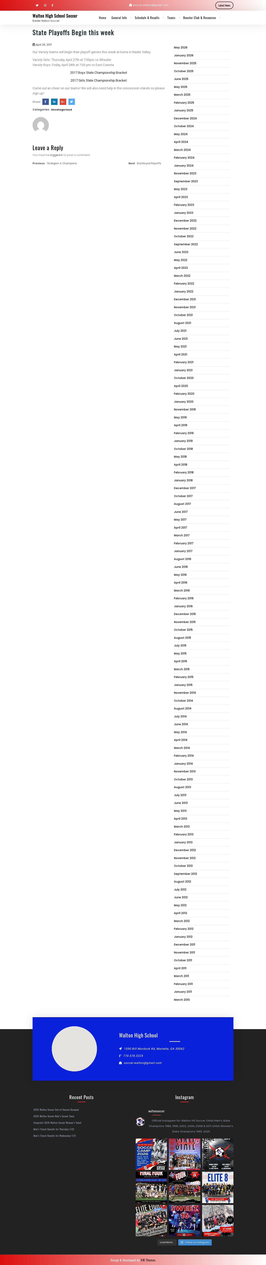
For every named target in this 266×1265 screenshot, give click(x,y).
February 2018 (184, 472)
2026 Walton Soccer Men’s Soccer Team (53, 1116)
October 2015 (183, 630)
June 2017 (181, 512)
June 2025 (181, 79)
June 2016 (181, 567)
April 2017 (180, 527)
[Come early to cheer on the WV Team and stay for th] (184, 1220)
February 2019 (184, 433)
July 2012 (180, 889)
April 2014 (180, 740)
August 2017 (182, 504)
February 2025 (184, 103)
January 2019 (183, 441)
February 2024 (184, 158)
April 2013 (180, 819)
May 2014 (180, 732)
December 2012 (185, 850)
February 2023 (184, 205)
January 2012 (183, 937)
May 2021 (180, 346)
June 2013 (181, 803)
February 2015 (183, 677)
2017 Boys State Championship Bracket (98, 73)
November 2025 (185, 63)
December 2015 (185, 614)
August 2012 (182, 881)
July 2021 (180, 331)
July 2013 (180, 795)
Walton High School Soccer (55, 16)
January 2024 (184, 166)
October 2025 (183, 71)
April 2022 (181, 268)
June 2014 (181, 724)
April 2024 (181, 142)
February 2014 (184, 756)
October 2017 (183, 496)
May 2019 (180, 417)
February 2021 (183, 362)
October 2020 (184, 378)
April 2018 (180, 465)
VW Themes (147, 1260)
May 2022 (180, 260)
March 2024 (182, 150)
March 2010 (182, 1000)
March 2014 (182, 748)
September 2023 (186, 181)
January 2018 (183, 480)
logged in (56, 155)
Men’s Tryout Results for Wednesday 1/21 (54, 1135)
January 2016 (183, 606)
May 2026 (180, 47)
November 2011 (184, 952)
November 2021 (185, 307)
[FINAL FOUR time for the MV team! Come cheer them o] (151, 1187)
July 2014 (180, 716)
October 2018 (183, 449)
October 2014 (183, 701)
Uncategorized (61, 109)
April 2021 (180, 354)
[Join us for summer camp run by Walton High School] (151, 1154)
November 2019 (185, 409)
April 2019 (180, 425)
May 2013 (180, 811)
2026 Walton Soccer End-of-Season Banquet (56, 1109)
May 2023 (180, 189)
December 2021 (185, 299)
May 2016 (180, 575)
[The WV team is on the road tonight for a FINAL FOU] (184, 1187)
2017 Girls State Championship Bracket (99, 80)
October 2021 (183, 315)
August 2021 (182, 323)
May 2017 (180, 520)
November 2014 (185, 693)
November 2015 (185, 622)
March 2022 (182, 276)
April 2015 (180, 661)
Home (102, 17)
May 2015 (180, 653)
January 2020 (183, 402)
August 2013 (182, 787)
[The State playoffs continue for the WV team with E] (151, 1220)
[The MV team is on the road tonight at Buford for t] (217, 1187)
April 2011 (180, 968)
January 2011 (183, 992)
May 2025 (180, 87)
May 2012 (180, 905)
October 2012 (183, 866)
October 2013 (183, 779)
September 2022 (186, 244)
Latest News (224, 5)
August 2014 (182, 708)
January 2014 (183, 764)
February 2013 (183, 834)
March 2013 (182, 826)
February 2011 (183, 984)
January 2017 (183, 551)
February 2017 (183, 543)
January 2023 (183, 213)
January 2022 (183, 291)
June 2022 (181, 252)
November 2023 (185, 173)
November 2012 (185, 858)
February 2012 (183, 929)
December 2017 (185, 488)
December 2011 (184, 944)
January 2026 (183, 55)
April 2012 (180, 913)
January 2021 (183, 370)
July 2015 (180, 645)
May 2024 (181, 134)
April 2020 (181, 386)
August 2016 (182, 559)
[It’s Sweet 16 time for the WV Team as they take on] (217, 1220)
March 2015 (182, 669)
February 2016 (184, 598)
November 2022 (185, 228)
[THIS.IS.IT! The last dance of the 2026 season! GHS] (184, 1154)
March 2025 (182, 95)
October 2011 (183, 960)
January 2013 (183, 842)
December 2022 (185, 221)
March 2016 (182, 590)
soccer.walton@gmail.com (151, 5)
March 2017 (182, 535)
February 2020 (184, 394)
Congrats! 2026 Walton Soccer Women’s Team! (57, 1122)
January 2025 (183, 110)
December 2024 (185, 118)
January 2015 (183, 685)
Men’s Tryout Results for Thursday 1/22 (53, 1129)
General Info (119, 17)
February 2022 (184, 283)
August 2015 (182, 638)
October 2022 (183, 236)
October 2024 (184, 126)
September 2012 (185, 874)
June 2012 (181, 897)
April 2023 (181, 197)
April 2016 (180, 582)
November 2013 (185, 771)
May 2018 (180, 457)
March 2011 (181, 976)
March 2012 (182, 921)
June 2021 (181, 339)
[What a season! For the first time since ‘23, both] (217, 1154)
